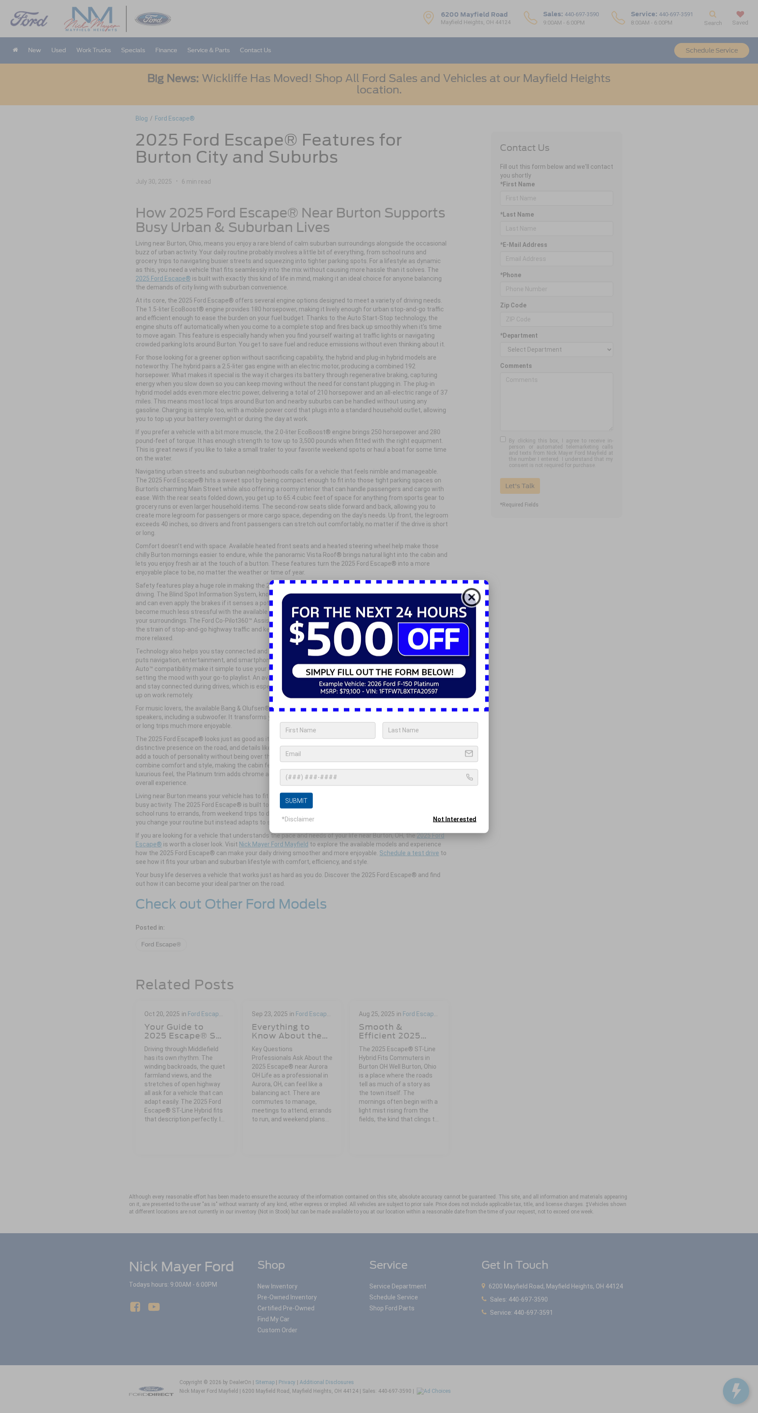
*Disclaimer (298, 818)
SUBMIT (296, 800)
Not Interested (454, 818)
